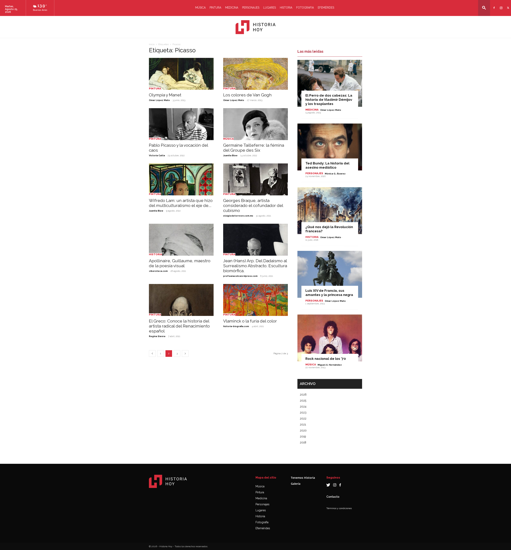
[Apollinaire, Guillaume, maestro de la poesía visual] (181, 240)
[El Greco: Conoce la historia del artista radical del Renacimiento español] (181, 300)
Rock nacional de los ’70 (325, 359)
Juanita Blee (230, 155)
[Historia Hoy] (255, 27)
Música (200, 7)
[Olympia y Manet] (181, 74)
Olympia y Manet (165, 94)
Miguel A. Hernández (330, 365)
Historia (286, 7)
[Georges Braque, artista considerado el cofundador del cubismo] (255, 179)
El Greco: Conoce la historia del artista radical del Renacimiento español (179, 326)
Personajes (250, 7)
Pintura (215, 7)
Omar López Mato (159, 100)
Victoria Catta (157, 155)
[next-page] (185, 353)
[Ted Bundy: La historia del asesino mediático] (329, 147)
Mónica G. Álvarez (335, 173)
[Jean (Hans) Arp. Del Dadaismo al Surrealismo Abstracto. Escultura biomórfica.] (255, 240)
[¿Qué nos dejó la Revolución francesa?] (329, 210)
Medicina (231, 7)
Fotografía (262, 522)
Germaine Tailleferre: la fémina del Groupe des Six (253, 148)
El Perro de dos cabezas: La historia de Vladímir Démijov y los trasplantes (328, 99)
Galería (295, 484)
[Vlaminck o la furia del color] (255, 300)
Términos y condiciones (339, 508)
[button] (484, 7)
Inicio (151, 44)
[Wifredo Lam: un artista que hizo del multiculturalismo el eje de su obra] (181, 179)
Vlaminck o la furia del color (250, 321)
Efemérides (326, 7)
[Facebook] (493, 5)
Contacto (332, 496)
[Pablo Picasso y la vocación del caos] (181, 124)
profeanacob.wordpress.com (240, 276)
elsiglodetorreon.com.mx (238, 216)
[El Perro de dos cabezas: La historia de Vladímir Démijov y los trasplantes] (329, 83)
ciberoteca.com (158, 271)
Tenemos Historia (303, 478)
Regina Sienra (157, 336)
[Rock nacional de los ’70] (329, 338)
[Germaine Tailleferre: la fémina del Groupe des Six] (255, 124)
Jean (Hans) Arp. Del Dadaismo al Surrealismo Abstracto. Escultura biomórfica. (255, 265)
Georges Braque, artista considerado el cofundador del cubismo (253, 205)
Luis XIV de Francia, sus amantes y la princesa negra (329, 293)
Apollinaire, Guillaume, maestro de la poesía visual (179, 263)
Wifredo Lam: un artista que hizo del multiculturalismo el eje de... (181, 203)
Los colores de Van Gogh (247, 94)
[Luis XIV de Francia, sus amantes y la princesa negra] (329, 274)
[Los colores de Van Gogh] (255, 74)
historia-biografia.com (236, 326)
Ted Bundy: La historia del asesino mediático (327, 165)
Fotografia (305, 7)
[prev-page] (152, 353)
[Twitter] (507, 5)
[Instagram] (500, 5)
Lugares (269, 7)
